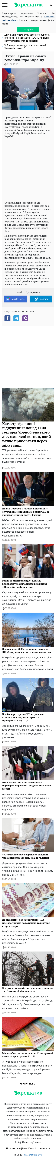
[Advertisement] (28, 168)
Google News (17, 299)
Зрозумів (28, 29)
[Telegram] (16, 318)
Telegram (43, 299)
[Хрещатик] (28, 5)
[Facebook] (7, 318)
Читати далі (27, 1084)
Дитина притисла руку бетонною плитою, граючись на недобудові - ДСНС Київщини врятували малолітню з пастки (27, 38)
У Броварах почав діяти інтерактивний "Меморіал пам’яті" (25, 47)
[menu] (4, 5)
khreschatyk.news (32, 1155)
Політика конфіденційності (21, 1148)
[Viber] (25, 318)
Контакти (45, 1148)
